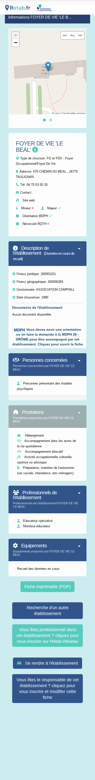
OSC (80, 35)
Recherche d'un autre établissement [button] (47, 610)
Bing (72, 35)
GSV (65, 35)
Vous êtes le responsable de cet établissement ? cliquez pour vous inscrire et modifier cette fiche (48, 688)
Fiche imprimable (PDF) (47, 586)
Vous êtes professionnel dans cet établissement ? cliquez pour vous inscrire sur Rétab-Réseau (47, 635)
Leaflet (56, 113)
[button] (48, 67)
